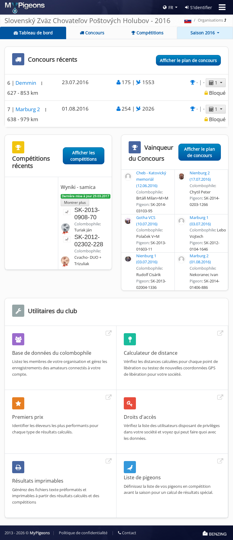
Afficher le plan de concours (188, 60)
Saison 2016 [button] (203, 33)
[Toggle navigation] (222, 7)
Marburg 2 (28, 109)
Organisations (210, 20)
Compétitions (149, 33)
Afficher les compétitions (83, 156)
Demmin (26, 82)
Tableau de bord (35, 33)
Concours (94, 33)
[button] (41, 83)
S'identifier (201, 7)
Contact (128, 532)
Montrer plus (75, 202)
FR (170, 7)
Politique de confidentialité (83, 532)
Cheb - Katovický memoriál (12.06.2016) (151, 179)
